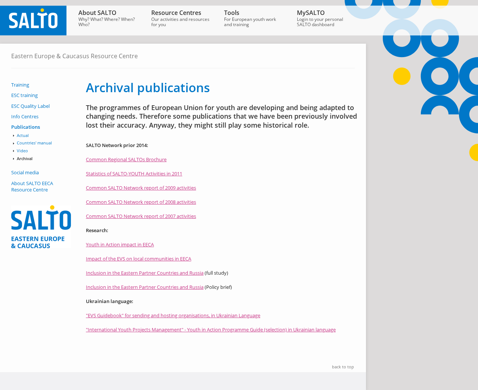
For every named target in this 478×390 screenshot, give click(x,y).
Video (22, 150)
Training (20, 85)
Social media (25, 172)
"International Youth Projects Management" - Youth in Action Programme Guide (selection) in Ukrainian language (211, 329)
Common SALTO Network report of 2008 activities (141, 202)
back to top (343, 366)
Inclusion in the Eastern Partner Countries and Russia (145, 272)
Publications (25, 127)
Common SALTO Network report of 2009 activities (141, 187)
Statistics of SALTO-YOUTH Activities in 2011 (134, 173)
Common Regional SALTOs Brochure (126, 159)
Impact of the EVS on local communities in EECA (138, 258)
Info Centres (24, 116)
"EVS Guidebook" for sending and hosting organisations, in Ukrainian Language (173, 315)
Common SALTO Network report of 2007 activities (141, 216)
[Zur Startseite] (33, 33)
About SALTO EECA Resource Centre (32, 186)
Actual (23, 135)
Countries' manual (34, 143)
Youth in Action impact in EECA (120, 244)
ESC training (24, 95)
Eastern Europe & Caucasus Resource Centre (74, 56)
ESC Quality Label (30, 106)
